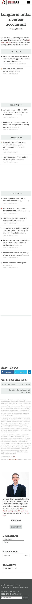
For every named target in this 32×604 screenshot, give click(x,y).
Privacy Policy (5, 587)
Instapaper (15, 63)
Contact (18, 585)
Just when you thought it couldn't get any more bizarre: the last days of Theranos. (16, 112)
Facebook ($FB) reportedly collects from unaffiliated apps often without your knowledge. (16, 58)
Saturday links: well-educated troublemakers (19, 391)
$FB (25, 63)
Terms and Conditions (20, 587)
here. (14, 456)
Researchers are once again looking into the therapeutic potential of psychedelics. (16, 242)
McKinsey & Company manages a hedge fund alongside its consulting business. (16, 124)
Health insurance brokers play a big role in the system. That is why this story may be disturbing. (16, 230)
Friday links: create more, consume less (16, 384)
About (3, 585)
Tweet (4, 63)
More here (24, 511)
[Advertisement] (16, 329)
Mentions (10, 585)
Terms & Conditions (13, 459)
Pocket (9, 63)
